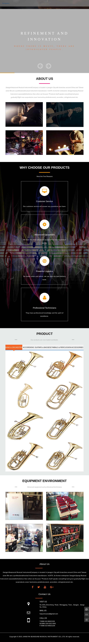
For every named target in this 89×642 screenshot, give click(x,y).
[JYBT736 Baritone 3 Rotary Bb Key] (24, 426)
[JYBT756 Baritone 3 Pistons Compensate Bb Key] (64, 456)
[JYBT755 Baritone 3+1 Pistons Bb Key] (24, 456)
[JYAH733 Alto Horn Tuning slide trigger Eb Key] (64, 365)
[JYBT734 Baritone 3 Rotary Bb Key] (24, 396)
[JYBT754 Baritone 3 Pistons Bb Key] (64, 426)
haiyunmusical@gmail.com (49, 614)
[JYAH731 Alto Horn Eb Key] (24, 365)
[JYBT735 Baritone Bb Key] (64, 396)
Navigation (5, 3)
